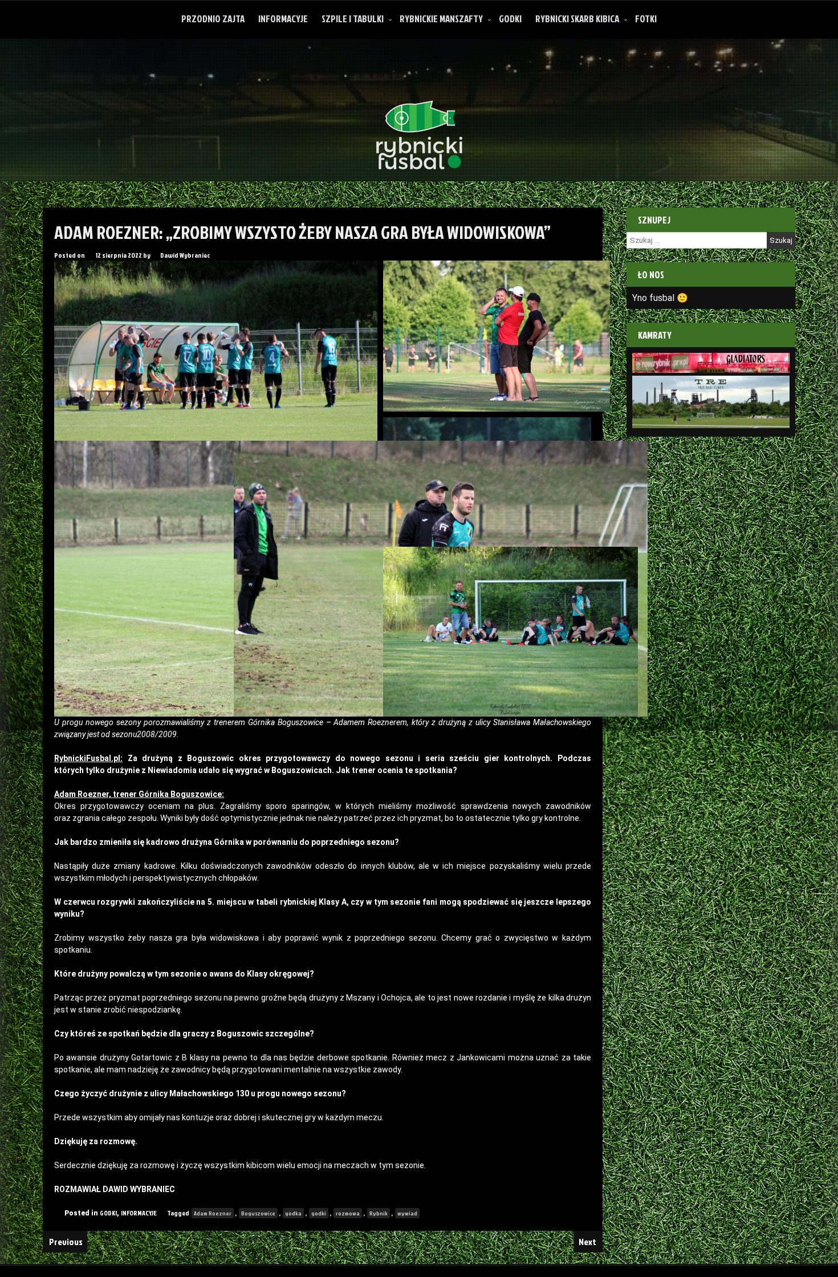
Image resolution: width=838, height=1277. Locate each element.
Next (588, 1241)
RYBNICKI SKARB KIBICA (577, 18)
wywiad (407, 1213)
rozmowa (348, 1213)
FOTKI (646, 18)
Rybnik (378, 1213)
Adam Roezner (212, 1213)
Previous (65, 1241)
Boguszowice (258, 1213)
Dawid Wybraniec (185, 255)
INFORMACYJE (283, 18)
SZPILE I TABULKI (353, 18)
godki (318, 1213)
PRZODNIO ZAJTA (213, 18)
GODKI (510, 18)
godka (293, 1213)
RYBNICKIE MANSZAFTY (441, 18)
